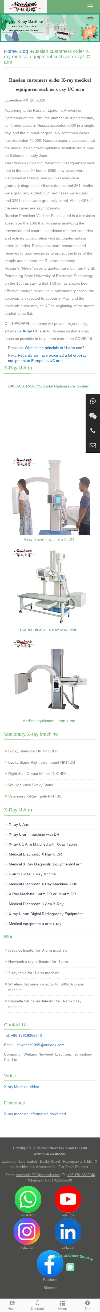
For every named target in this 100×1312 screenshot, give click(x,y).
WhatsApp (28, 1215)
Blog (23, 51)
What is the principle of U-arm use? (54, 348)
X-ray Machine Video (21, 1087)
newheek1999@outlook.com (41, 1045)
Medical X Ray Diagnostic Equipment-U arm (46, 864)
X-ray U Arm (19, 824)
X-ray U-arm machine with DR (48, 539)
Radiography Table (77, 1161)
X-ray (27, 331)
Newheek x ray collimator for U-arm (38, 961)
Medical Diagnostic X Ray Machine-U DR (43, 884)
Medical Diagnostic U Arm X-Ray (36, 904)
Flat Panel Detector (73, 1167)
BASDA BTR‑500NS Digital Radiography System (48, 386)
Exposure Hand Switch (19, 1161)
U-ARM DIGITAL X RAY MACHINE (48, 630)
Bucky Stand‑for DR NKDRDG (33, 751)
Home (10, 51)
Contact (37, 1308)
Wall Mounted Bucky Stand (30, 785)
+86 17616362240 (26, 1035)
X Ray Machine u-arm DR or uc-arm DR (42, 894)
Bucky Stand (50, 1161)
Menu (62, 1309)
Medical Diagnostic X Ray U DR (35, 854)
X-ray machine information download (35, 1114)
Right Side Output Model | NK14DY (37, 773)
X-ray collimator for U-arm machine (37, 950)
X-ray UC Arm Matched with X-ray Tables (43, 844)
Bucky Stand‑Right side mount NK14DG (41, 762)
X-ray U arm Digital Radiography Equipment (46, 914)
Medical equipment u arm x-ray (48, 721)
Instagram (27, 1247)
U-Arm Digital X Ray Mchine (32, 874)
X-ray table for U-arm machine (33, 973)
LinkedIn (68, 1247)
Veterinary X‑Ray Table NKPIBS (34, 796)
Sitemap (50, 1288)
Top (88, 1308)
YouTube (67, 1215)
